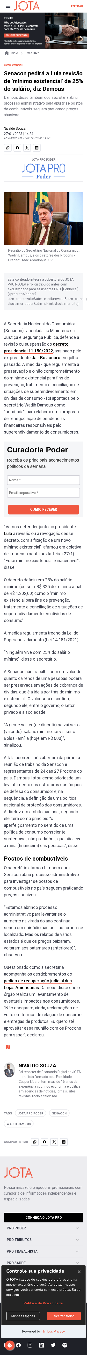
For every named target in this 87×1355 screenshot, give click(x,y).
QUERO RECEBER (43, 509)
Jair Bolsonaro (46, 357)
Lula (8, 533)
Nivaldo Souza (15, 128)
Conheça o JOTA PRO (43, 1218)
